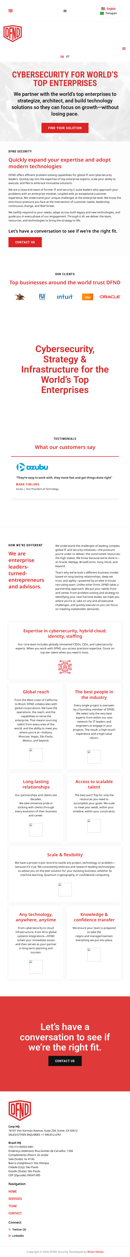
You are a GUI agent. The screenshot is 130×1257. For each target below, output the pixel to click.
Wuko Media (95, 1252)
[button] (124, 48)
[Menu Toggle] (65, 11)
